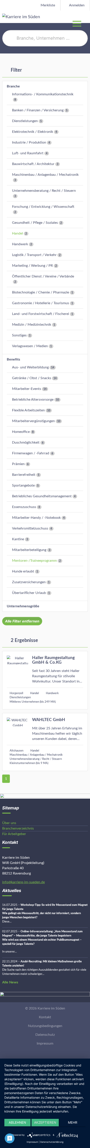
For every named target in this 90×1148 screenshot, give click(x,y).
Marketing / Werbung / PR (32, 265)
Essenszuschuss (24, 507)
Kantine (18, 539)
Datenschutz (45, 1034)
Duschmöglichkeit (26, 442)
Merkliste (47, 5)
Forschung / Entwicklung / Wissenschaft (43, 206)
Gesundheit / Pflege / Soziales (35, 222)
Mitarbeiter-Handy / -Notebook (36, 517)
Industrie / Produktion (29, 142)
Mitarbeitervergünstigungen (33, 421)
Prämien (18, 464)
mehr (72, 1122)
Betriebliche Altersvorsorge (33, 399)
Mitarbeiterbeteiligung (29, 550)
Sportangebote (23, 485)
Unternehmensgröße (23, 606)
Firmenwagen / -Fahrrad (30, 453)
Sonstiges (19, 335)
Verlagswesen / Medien (30, 346)
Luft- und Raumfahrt (27, 153)
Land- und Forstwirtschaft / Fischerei (40, 314)
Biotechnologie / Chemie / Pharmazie (40, 292)
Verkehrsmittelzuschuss (30, 528)
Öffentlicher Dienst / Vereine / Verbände (43, 276)
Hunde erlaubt (23, 571)
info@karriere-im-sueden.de (23, 882)
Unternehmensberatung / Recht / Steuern (44, 190)
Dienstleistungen (25, 121)
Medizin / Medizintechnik (31, 324)
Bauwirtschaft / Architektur (33, 164)
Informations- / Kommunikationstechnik (42, 94)
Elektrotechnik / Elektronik (32, 131)
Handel (17, 233)
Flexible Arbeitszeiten (28, 410)
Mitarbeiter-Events (26, 389)
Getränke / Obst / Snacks (31, 378)
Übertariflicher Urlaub (29, 593)
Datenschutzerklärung (51, 1142)
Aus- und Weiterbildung (30, 367)
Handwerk (20, 244)
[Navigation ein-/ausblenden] (86, 16)
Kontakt (45, 1017)
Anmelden (76, 5)
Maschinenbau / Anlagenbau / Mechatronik (45, 174)
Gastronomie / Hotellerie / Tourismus (40, 303)
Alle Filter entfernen (22, 621)
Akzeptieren (45, 1122)
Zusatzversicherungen (29, 582)
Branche (13, 86)
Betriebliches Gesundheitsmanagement (42, 496)
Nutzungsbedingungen (45, 1026)
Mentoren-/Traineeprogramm (34, 560)
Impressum (45, 1043)
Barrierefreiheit (23, 474)
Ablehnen (17, 1122)
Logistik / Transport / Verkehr (34, 255)
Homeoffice (21, 432)
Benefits (13, 359)
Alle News (10, 982)
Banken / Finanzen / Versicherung (38, 110)
